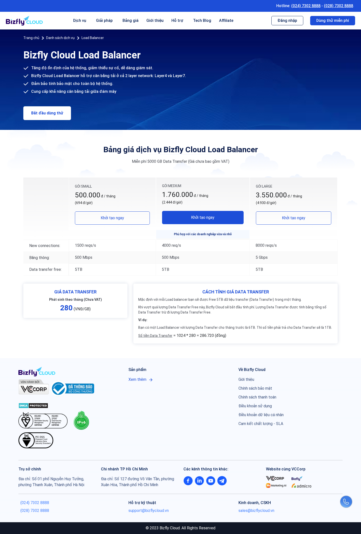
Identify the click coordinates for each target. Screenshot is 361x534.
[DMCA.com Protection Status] (33, 405)
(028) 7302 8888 (338, 5)
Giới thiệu (155, 20)
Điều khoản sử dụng (255, 406)
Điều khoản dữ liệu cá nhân (261, 414)
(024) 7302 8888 (305, 5)
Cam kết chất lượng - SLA (260, 423)
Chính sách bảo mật (255, 388)
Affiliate (226, 20)
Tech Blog (202, 20)
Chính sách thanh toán (257, 397)
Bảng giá (131, 20)
